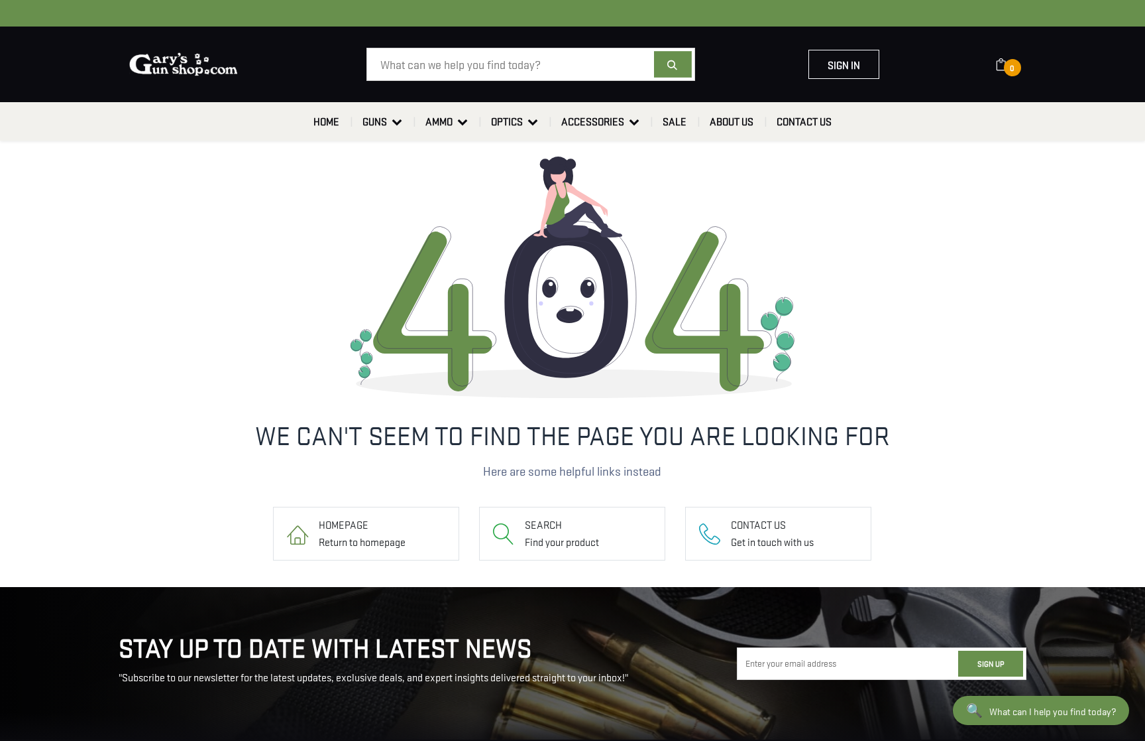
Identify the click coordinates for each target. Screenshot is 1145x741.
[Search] (673, 64)
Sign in (844, 64)
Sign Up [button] (990, 663)
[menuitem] (326, 121)
